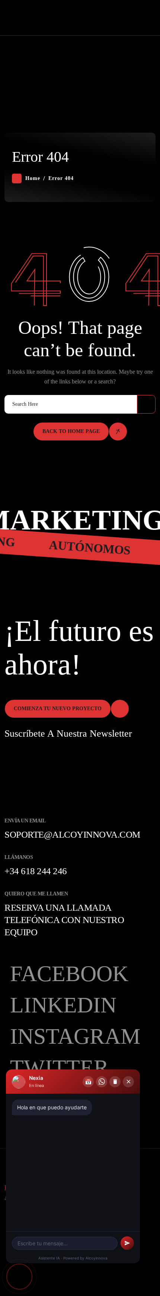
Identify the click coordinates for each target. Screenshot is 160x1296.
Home (32, 178)
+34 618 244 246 (35, 871)
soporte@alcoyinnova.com (72, 834)
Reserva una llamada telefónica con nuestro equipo (64, 920)
